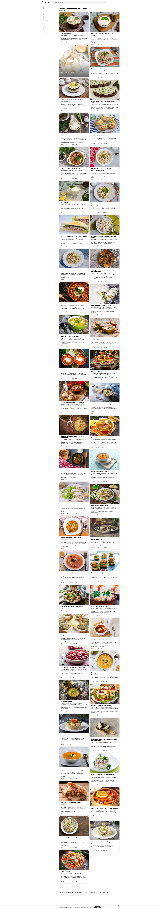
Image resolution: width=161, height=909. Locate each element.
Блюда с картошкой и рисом (79, 895)
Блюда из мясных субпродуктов (66, 892)
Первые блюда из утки (103, 892)
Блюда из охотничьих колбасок (81, 892)
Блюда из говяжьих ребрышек (66, 895)
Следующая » (77, 886)
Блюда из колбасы (93, 892)
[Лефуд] (45, 2)
